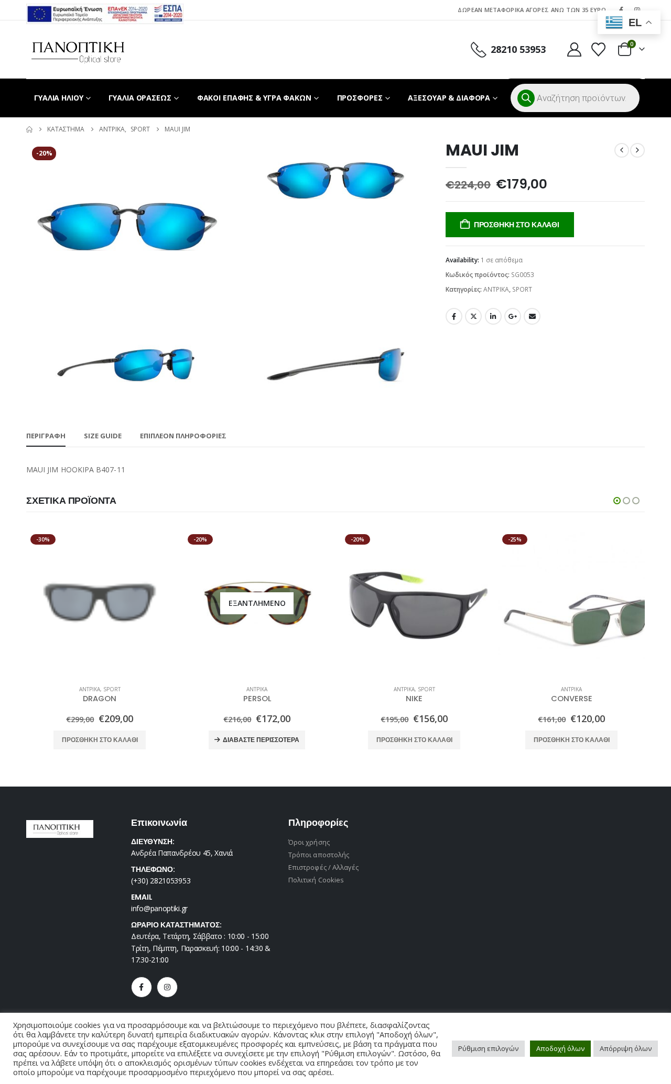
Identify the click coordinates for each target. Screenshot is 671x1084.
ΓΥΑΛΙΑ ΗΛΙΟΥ (58, 98)
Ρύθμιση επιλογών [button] (488, 1048)
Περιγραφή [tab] (46, 435)
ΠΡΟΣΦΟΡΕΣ (360, 98)
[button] (617, 500)
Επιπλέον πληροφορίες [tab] (183, 435)
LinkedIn (493, 316)
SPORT (522, 289)
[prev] (621, 150)
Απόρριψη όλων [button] (626, 1048)
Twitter (473, 316)
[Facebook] (141, 987)
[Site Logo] (77, 49)
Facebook (454, 316)
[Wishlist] (598, 49)
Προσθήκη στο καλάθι (516, 224)
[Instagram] (167, 987)
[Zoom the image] (104, 10)
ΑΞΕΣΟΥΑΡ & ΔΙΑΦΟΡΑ (449, 98)
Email (532, 316)
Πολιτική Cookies (316, 879)
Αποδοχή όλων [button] (560, 1048)
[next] (637, 150)
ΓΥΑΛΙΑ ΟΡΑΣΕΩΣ (140, 98)
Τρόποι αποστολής (318, 854)
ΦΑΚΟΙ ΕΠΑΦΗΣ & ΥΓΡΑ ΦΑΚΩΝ (254, 98)
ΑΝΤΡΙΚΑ (496, 289)
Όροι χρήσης (309, 842)
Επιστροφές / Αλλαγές (323, 867)
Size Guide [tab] (103, 435)
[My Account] (574, 49)
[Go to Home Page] (29, 129)
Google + (512, 316)
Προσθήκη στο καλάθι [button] (100, 739)
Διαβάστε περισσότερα (261, 739)
